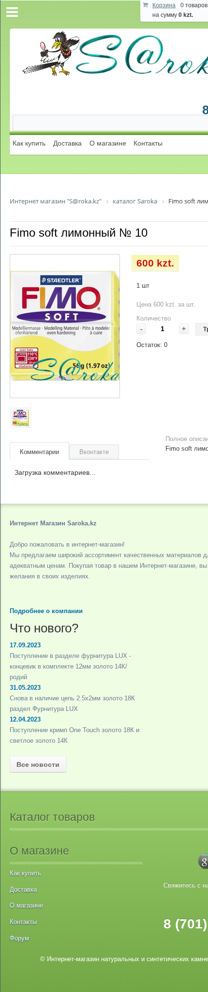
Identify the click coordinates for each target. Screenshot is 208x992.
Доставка (67, 143)
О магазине (107, 143)
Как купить (29, 143)
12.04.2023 (25, 719)
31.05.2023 (25, 687)
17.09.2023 (25, 645)
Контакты (148, 143)
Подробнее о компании (46, 611)
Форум (19, 938)
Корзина (164, 5)
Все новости (37, 764)
